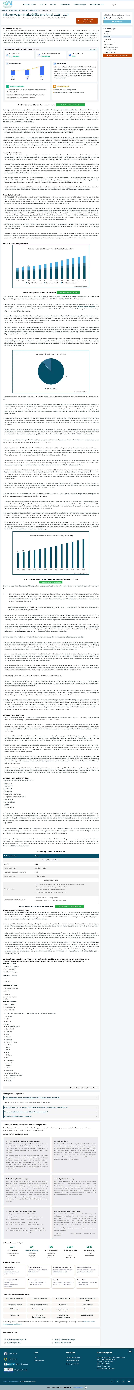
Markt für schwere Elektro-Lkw (16, 1340)
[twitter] (117, 1381)
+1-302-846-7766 (105, 1364)
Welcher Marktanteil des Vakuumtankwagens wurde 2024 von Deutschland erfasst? (32, 1098)
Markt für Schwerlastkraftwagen (65, 1340)
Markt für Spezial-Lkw (14, 1343)
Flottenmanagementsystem (86, 307)
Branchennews (108, 44)
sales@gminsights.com (108, 1368)
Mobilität (24, 10)
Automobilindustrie (14, 10)
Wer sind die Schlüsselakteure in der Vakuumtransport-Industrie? (26, 1112)
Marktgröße (107, 31)
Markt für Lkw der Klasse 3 (63, 1343)
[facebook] (123, 1381)
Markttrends (107, 34)
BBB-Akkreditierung (31, 1250)
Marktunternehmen (110, 42)
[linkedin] (112, 1381)
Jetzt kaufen (118, 22)
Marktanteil (107, 39)
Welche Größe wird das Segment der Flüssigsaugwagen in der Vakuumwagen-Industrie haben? (36, 1107)
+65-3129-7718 (105, 1366)
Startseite (4, 10)
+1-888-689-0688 (108, 1362)
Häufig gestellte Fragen (111, 47)
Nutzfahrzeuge (33, 10)
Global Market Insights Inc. (11, 1381)
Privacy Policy (78, 1387)
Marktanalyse (108, 36)
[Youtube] (129, 1381)
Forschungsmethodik (110, 50)
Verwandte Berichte (109, 52)
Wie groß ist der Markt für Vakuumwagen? (18, 1116)
